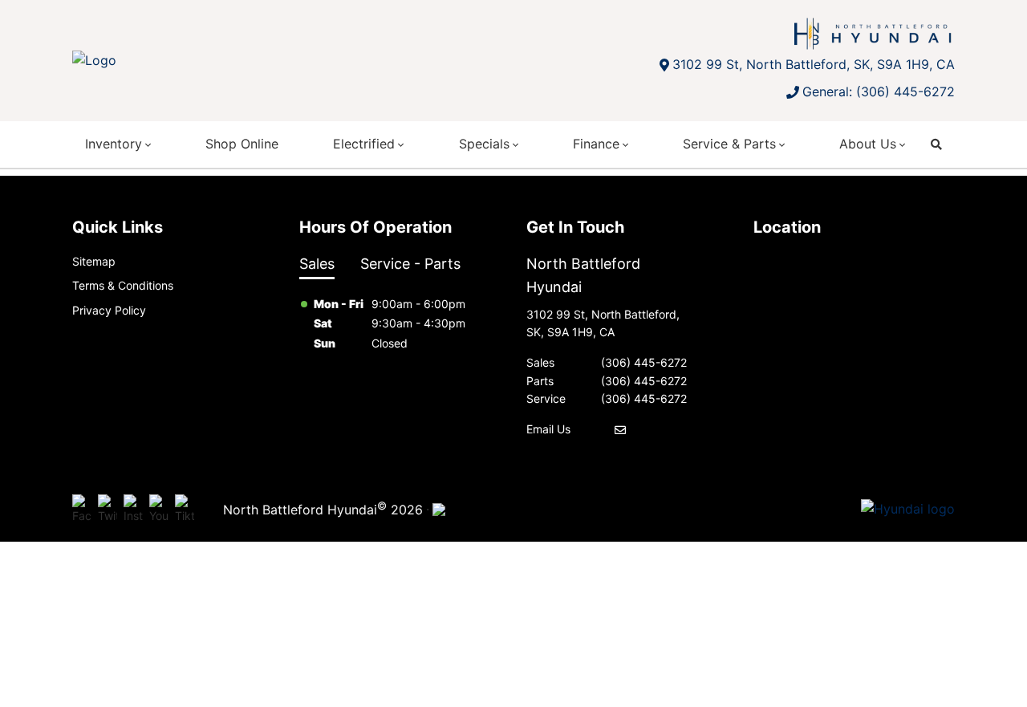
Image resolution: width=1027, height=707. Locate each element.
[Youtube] (158, 509)
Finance (596, 144)
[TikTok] (184, 509)
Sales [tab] (317, 263)
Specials (484, 144)
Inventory (113, 144)
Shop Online (241, 144)
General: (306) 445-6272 (878, 91)
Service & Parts (729, 144)
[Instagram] (133, 509)
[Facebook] (81, 509)
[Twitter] (107, 509)
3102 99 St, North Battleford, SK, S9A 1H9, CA (813, 64)
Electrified (364, 144)
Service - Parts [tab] (410, 263)
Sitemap (94, 261)
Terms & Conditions (122, 285)
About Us (867, 144)
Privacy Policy (109, 310)
